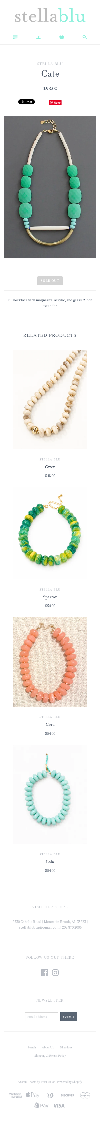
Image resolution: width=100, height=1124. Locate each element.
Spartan (50, 597)
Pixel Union (48, 1082)
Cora (50, 724)
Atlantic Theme (27, 1082)
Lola (50, 861)
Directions (66, 1047)
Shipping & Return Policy (50, 1055)
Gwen (50, 466)
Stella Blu (50, 459)
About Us (48, 1047)
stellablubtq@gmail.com (39, 927)
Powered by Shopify (69, 1082)
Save (57, 102)
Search (32, 1047)
